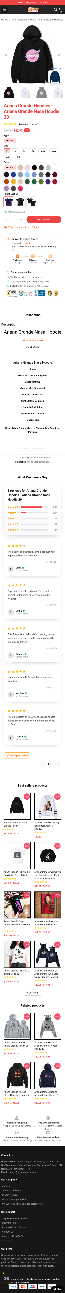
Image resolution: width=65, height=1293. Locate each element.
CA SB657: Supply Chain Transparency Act (22, 1204)
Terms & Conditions (11, 1190)
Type (6, 135)
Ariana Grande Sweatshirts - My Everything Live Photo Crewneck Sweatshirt (47, 875)
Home (4, 19)
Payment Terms (10, 1223)
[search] (55, 9)
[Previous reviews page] (43, 764)
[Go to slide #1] (8, 92)
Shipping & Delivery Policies (15, 1218)
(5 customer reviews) (28, 124)
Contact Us (7, 1231)
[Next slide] (59, 54)
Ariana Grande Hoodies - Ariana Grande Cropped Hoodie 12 (46, 1045)
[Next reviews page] (58, 764)
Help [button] (59, 1289)
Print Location (11, 194)
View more (33, 993)
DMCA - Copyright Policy (14, 1199)
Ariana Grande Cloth (23, 19)
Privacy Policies (9, 1195)
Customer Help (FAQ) (12, 1236)
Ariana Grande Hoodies (50, 19)
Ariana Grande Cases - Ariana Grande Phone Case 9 (17, 924)
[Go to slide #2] (25, 92)
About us (6, 1186)
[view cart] (60, 9)
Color (6, 162)
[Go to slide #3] (41, 92)
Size (6, 145)
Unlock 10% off (6, 1279)
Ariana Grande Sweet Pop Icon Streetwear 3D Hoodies (46, 825)
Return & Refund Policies (14, 1227)
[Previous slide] (6, 54)
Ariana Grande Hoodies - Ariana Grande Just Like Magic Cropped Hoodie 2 (46, 973)
